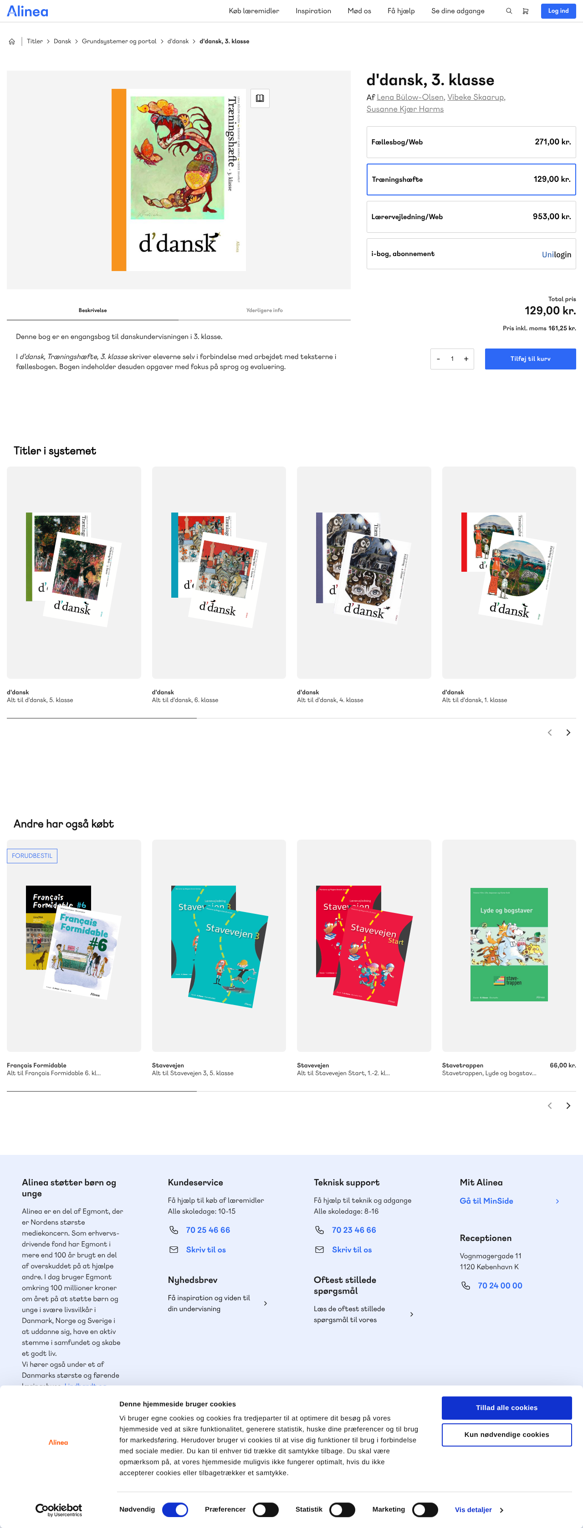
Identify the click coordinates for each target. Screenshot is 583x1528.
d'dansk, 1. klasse (509, 573)
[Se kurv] (525, 11)
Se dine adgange (458, 10)
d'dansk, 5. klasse (74, 573)
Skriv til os (206, 1250)
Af (371, 97)
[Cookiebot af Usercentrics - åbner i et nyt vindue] (59, 1510)
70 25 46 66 (208, 1230)
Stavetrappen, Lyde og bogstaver (509, 946)
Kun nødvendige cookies (507, 1435)
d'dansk (178, 42)
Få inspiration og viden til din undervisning (209, 1303)
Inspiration (313, 10)
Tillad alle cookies (507, 1408)
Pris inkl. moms (525, 328)
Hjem (12, 41)
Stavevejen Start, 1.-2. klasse (364, 946)
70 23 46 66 (354, 1230)
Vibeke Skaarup (475, 97)
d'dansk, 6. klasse (219, 573)
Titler (35, 42)
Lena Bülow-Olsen (410, 97)
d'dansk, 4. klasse (364, 573)
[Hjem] (27, 10)
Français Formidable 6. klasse (74, 946)
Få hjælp (401, 10)
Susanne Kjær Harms (405, 109)
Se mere (122, 660)
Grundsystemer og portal (119, 42)
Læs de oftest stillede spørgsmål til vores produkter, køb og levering (356, 1314)
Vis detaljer (473, 1510)
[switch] (266, 1509)
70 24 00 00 (500, 1286)
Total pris (562, 299)
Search (509, 11)
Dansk (62, 42)
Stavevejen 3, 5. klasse (219, 946)
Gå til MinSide (486, 1201)
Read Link (260, 98)
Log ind (558, 11)
